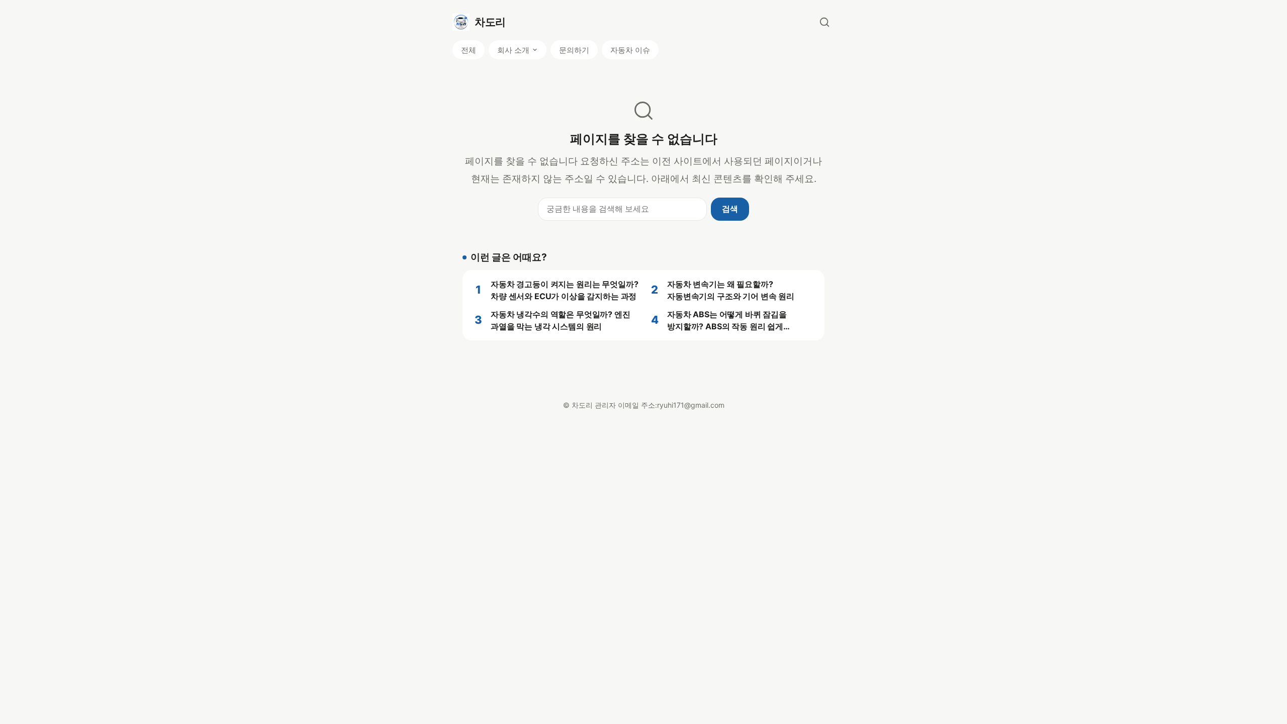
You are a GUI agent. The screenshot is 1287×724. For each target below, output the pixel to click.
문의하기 (574, 50)
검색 (730, 209)
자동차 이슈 (630, 50)
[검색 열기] (824, 22)
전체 (468, 50)
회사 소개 (513, 50)
